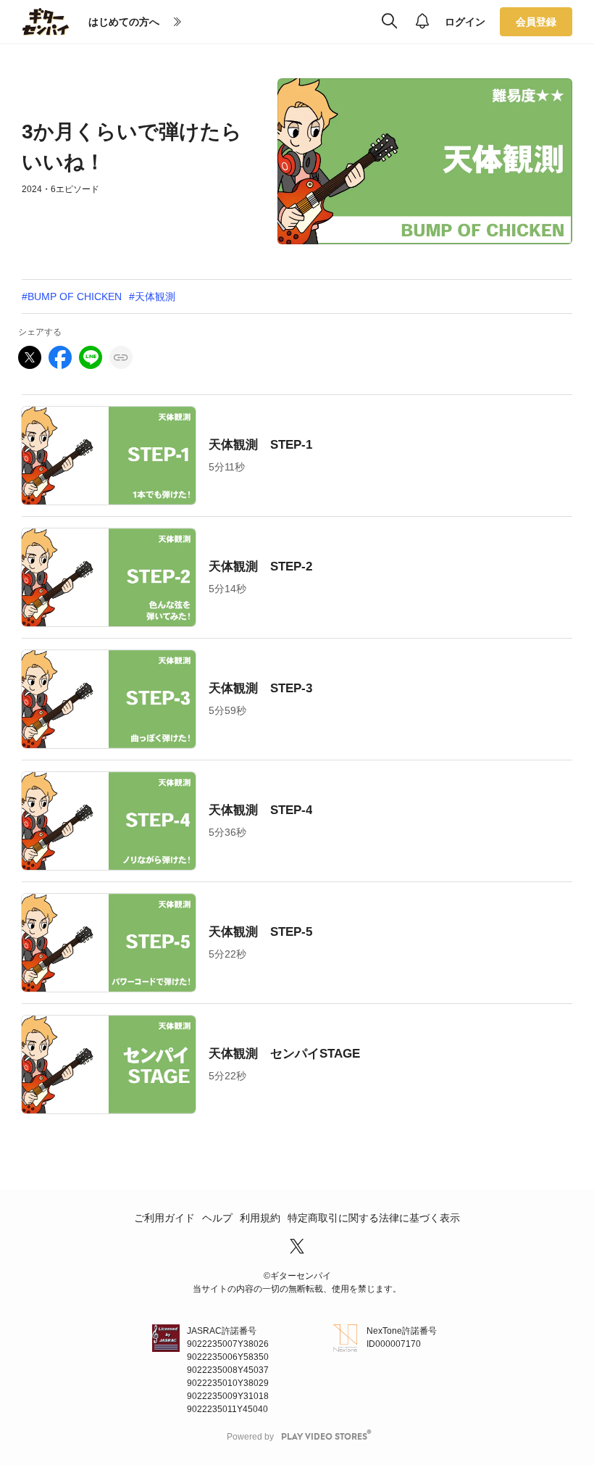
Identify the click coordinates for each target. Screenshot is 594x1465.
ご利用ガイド (164, 1218)
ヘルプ (217, 1218)
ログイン (465, 22)
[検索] (389, 21)
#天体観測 (152, 296)
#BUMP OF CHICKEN (72, 296)
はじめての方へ (123, 22)
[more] (177, 22)
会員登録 (536, 22)
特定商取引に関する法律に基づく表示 (374, 1218)
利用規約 (260, 1218)
